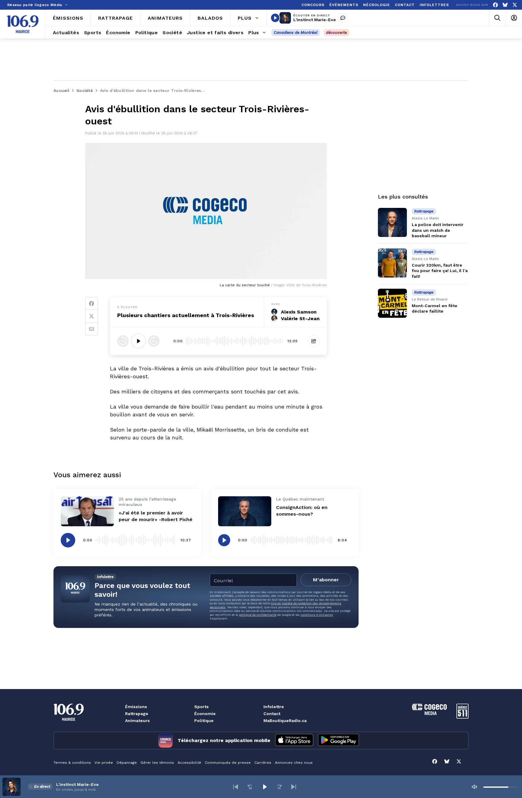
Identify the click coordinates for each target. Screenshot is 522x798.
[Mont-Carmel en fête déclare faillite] (392, 303)
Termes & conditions (72, 762)
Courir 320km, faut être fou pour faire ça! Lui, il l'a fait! (440, 270)
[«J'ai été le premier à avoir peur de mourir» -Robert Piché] (87, 511)
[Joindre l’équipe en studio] (342, 17)
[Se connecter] (513, 18)
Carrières (262, 762)
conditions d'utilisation (317, 614)
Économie (205, 713)
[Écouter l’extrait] (138, 341)
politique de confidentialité (257, 614)
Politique (204, 720)
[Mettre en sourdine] (474, 787)
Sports (201, 706)
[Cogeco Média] (429, 713)
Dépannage (127, 762)
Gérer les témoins (157, 762)
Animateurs (137, 720)
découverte (336, 32)
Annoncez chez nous (294, 762)
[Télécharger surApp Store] (294, 740)
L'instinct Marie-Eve (314, 19)
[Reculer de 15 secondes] (123, 341)
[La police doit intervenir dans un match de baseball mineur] (392, 222)
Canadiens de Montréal (295, 32)
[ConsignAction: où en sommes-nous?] (244, 511)
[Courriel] (91, 329)
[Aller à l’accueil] (23, 24)
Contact (271, 713)
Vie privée (104, 762)
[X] (514, 5)
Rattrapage (136, 713)
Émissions (136, 706)
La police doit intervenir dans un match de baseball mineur (437, 230)
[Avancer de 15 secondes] (154, 341)
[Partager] (314, 341)
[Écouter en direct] (275, 18)
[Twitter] (91, 316)
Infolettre (273, 706)
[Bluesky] (505, 5)
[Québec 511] (462, 717)
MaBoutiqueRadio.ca (285, 720)
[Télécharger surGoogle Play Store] (338, 740)
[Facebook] (495, 5)
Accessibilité (189, 762)
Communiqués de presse (228, 762)
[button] (236, 787)
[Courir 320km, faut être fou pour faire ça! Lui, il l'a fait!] (392, 262)
